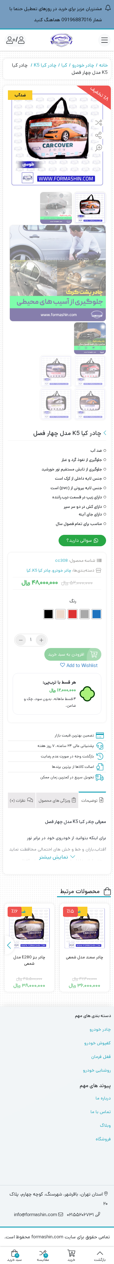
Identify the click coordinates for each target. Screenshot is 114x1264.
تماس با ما (101, 1112)
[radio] (96, 614)
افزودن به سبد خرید (66, 654)
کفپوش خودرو (97, 1043)
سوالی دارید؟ (79, 540)
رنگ (72, 601)
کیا (64, 65)
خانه (103, 65)
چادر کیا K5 (45, 65)
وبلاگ (105, 1125)
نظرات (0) (18, 801)
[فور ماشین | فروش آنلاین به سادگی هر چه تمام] (61, 40)
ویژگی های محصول (55, 801)
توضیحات (89, 801)
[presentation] (10, 945)
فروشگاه (103, 1139)
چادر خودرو (83, 65)
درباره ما (103, 1098)
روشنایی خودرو (97, 1070)
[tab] (92, 800)
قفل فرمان (101, 1056)
